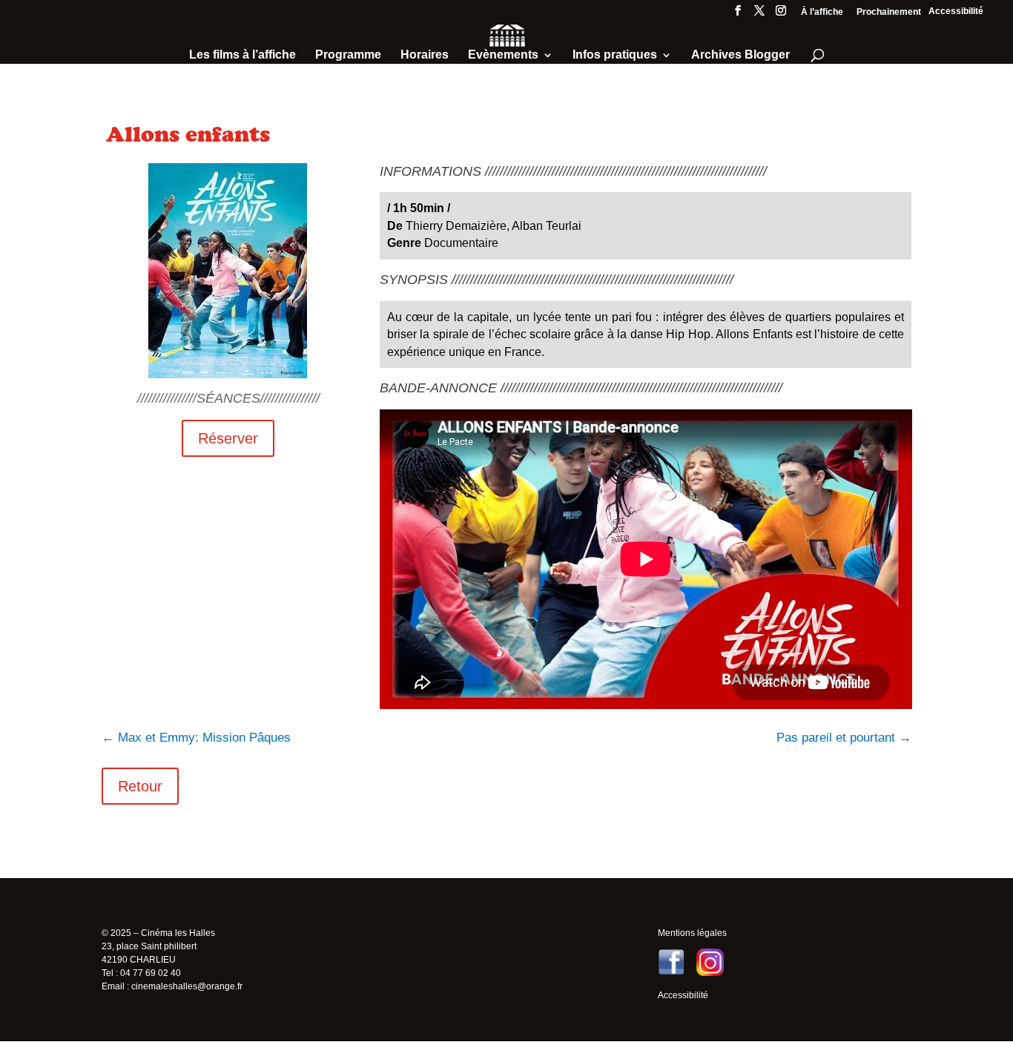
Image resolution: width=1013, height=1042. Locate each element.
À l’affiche (822, 12)
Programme (348, 55)
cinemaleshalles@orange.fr (186, 986)
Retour (140, 786)
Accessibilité (955, 11)
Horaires (424, 55)
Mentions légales (692, 933)
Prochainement (889, 12)
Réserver (228, 438)
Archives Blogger (740, 55)
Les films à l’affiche (242, 55)
